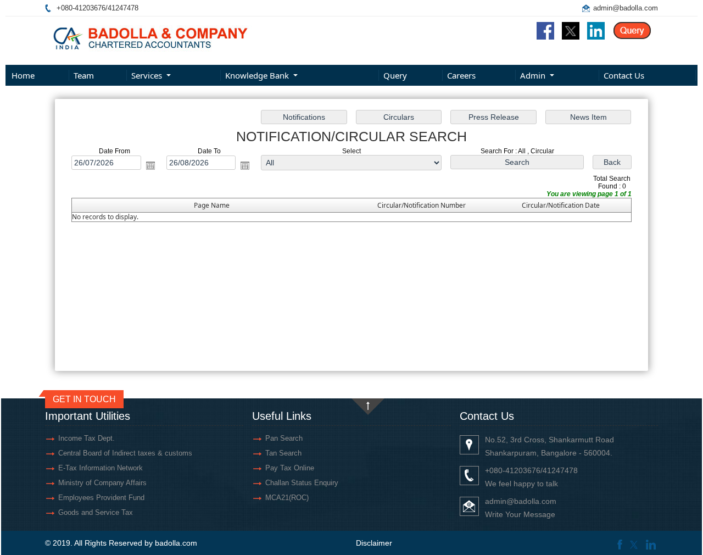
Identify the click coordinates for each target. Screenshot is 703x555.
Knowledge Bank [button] (258, 75)
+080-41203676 (81, 8)
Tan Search (283, 453)
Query (395, 75)
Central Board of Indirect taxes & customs (125, 453)
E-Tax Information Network (100, 468)
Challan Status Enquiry (301, 483)
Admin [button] (534, 75)
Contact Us (624, 75)
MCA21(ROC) (287, 497)
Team (84, 75)
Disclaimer (374, 543)
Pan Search (284, 438)
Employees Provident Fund (101, 497)
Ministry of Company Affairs (102, 483)
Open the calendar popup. (150, 165)
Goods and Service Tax (95, 512)
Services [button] (147, 75)
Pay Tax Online (289, 468)
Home (23, 75)
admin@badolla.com (625, 8)
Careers (461, 75)
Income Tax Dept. (86, 438)
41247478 (123, 8)
